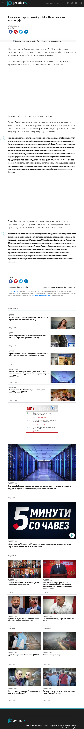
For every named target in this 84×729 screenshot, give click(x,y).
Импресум (29, 726)
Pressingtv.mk (13, 291)
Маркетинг (38, 726)
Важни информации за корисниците (56, 726)
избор (53, 287)
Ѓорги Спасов (70, 287)
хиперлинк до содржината (41, 295)
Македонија (23, 287)
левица (60, 287)
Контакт (73, 726)
